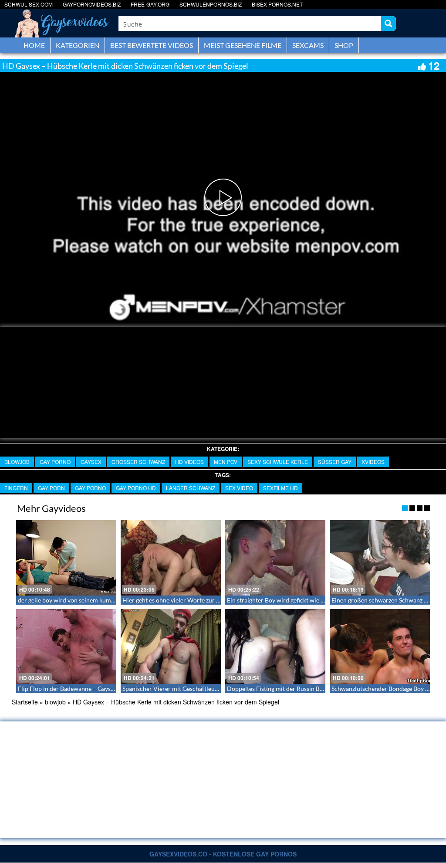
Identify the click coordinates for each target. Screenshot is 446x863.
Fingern (16, 487)
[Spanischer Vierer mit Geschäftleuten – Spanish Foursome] (171, 646)
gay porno (55, 461)
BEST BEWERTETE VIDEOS (151, 45)
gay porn (51, 487)
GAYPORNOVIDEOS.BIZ (92, 4)
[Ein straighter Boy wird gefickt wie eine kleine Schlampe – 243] (275, 558)
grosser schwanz (138, 461)
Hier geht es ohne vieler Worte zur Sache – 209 (185, 600)
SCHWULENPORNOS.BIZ (210, 4)
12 (433, 65)
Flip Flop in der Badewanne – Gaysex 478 (73, 688)
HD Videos (189, 461)
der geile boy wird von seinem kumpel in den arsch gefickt (95, 600)
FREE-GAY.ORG (150, 4)
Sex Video (239, 487)
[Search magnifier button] (388, 23)
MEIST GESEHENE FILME (242, 45)
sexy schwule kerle (277, 461)
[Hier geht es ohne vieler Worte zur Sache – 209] (171, 558)
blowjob (17, 461)
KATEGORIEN (77, 45)
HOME (34, 45)
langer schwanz (190, 487)
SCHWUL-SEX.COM (28, 4)
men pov (225, 461)
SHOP (343, 45)
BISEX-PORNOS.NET (277, 4)
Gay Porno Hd (136, 487)
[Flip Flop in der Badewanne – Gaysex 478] (66, 646)
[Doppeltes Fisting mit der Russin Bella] (275, 646)
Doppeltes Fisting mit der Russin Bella (278, 688)
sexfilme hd (280, 487)
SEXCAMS (308, 45)
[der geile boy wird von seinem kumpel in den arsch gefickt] (66, 558)
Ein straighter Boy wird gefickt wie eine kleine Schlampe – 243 (310, 600)
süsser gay (334, 461)
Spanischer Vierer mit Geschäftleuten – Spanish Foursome (200, 688)
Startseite (25, 701)
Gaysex (91, 461)
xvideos (373, 461)
